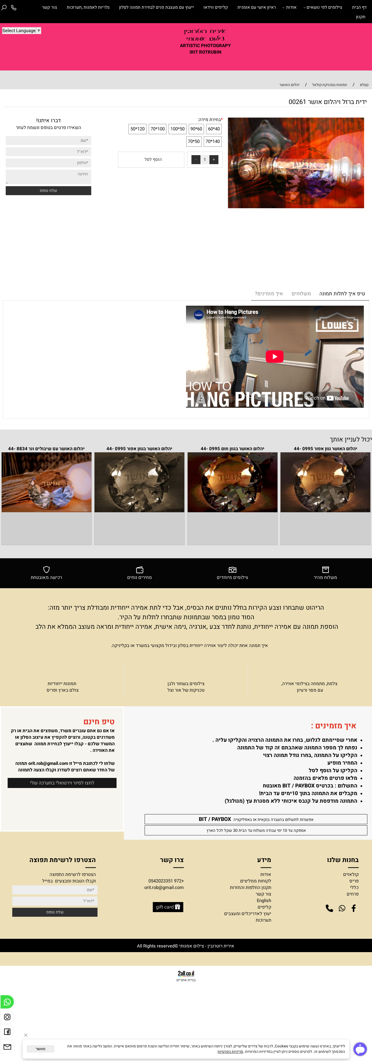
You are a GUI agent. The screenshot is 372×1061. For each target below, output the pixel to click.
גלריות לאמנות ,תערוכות (88, 7)
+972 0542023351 (166, 881)
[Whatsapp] (7, 1003)
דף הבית (359, 7)
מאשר (40, 1049)
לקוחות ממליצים (255, 881)
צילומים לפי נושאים (324, 7)
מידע (263, 860)
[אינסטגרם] (7, 1018)
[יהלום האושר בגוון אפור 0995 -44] (139, 511)
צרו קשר (172, 860)
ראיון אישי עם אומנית (256, 7)
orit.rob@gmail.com (48, 763)
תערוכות (263, 920)
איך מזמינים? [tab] (269, 294)
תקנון (360, 17)
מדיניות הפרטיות (230, 1051)
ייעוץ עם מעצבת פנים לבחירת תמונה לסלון (156, 7)
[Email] (7, 1048)
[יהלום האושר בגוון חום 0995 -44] (233, 511)
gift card (165, 907)
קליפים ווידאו (215, 7)
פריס (354, 881)
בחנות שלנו (342, 860)
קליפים (264, 907)
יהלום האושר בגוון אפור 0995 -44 (139, 449)
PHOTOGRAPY (216, 45)
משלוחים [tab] (301, 294)
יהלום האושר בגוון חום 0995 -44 (232, 449)
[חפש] (4, 7)
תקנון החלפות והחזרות (250, 887)
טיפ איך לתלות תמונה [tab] (342, 294)
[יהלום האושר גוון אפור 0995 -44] (325, 511)
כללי (354, 887)
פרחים (353, 894)
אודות (291, 7)
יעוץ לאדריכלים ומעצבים (247, 913)
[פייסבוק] (7, 1033)
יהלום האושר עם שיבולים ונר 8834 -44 (46, 449)
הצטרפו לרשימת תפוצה (62, 860)
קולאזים (351, 874)
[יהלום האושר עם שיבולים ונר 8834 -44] (47, 511)
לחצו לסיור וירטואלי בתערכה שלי (62, 783)
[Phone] (14, 7)
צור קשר (49, 7)
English (264, 900)
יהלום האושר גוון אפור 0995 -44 (325, 449)
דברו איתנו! (48, 120)
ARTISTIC (190, 45)
